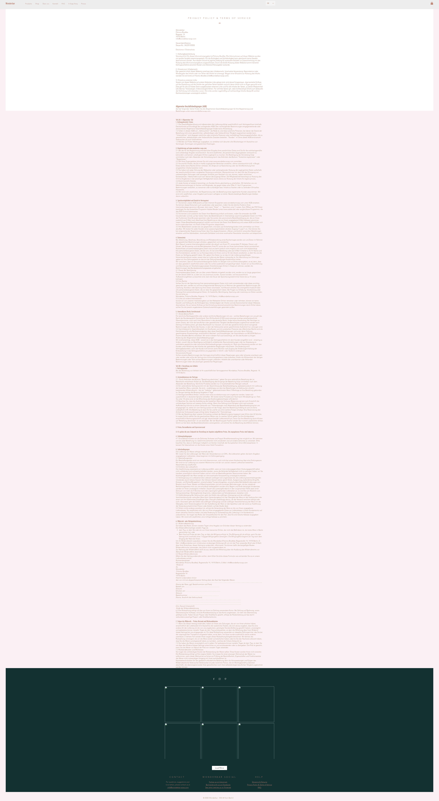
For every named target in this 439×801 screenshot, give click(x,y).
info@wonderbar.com (188, 543)
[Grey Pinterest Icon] (225, 679)
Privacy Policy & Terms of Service (259, 785)
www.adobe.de (229, 209)
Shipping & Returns (259, 782)
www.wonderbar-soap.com (200, 111)
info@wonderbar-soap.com (186, 39)
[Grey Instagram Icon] (219, 679)
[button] (432, 3)
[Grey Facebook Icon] (213, 679)
